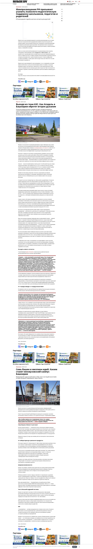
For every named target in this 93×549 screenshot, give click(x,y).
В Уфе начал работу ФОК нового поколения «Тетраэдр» (33, 4)
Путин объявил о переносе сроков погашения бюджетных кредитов (50, 4)
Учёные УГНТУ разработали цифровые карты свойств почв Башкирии (67, 4)
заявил (36, 421)
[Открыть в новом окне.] (21, 81)
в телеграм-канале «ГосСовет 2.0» (41, 147)
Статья (14, 4)
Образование (18, 6)
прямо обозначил (30, 251)
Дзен (73, 1)
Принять (74, 546)
